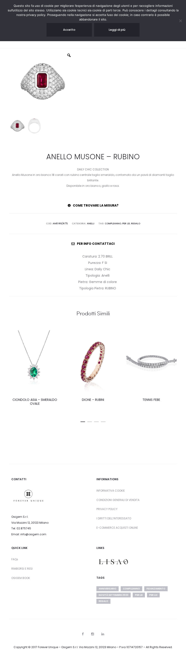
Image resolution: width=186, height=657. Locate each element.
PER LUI (153, 595)
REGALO (135, 223)
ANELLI (90, 223)
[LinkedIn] (102, 634)
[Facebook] (83, 634)
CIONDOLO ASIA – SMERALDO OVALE (34, 401)
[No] (180, 20)
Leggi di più (117, 30)
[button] (82, 420)
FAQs (14, 559)
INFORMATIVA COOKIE (110, 491)
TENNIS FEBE (151, 399)
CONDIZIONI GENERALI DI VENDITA (118, 500)
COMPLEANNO (113, 223)
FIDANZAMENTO (156, 588)
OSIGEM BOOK (20, 578)
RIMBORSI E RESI (22, 569)
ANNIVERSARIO (107, 588)
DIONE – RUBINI (93, 399)
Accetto (69, 30)
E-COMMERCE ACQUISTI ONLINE (117, 528)
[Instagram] (92, 634)
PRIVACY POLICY (106, 509)
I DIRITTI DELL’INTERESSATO (113, 518)
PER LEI (126, 223)
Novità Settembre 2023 (113, 595)
